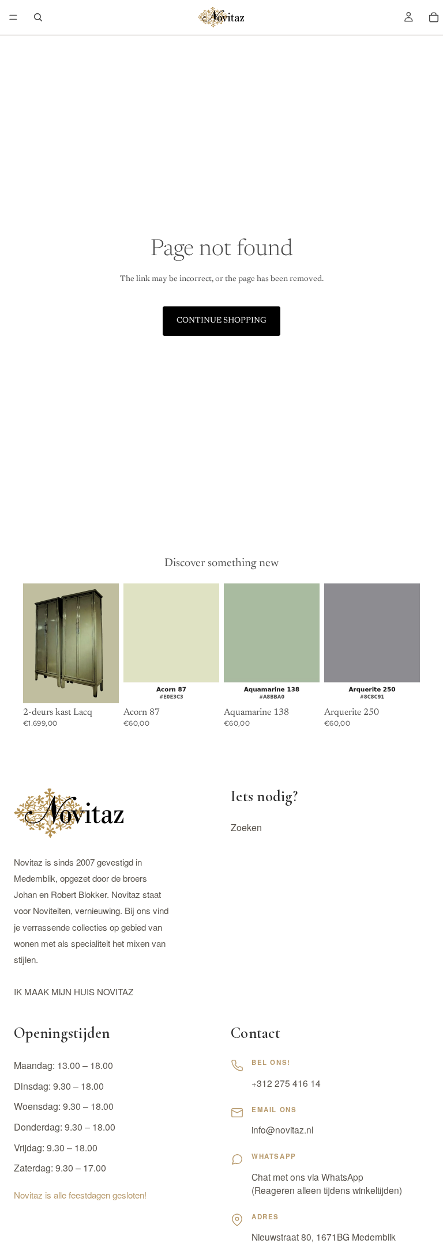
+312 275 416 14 (286, 1082)
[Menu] (13, 17)
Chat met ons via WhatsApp (307, 1176)
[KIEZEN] (201, 685)
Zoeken (246, 827)
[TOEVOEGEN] (101, 685)
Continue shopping (221, 321)
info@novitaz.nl (282, 1129)
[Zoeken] (38, 17)
